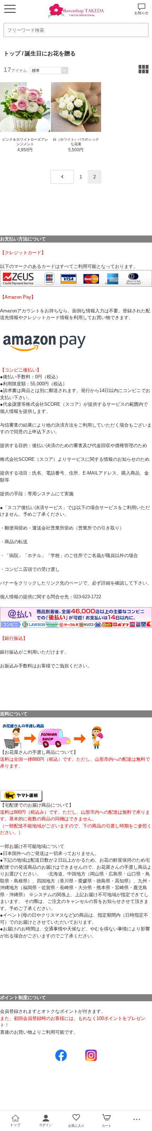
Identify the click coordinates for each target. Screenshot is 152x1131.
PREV (62, 177)
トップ (12, 53)
